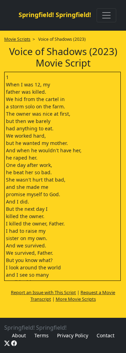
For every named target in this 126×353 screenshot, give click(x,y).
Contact (105, 335)
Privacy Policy (72, 335)
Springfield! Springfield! (55, 14)
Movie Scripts (17, 39)
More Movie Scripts (76, 299)
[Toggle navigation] (106, 15)
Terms (41, 335)
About (19, 335)
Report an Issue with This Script (43, 292)
